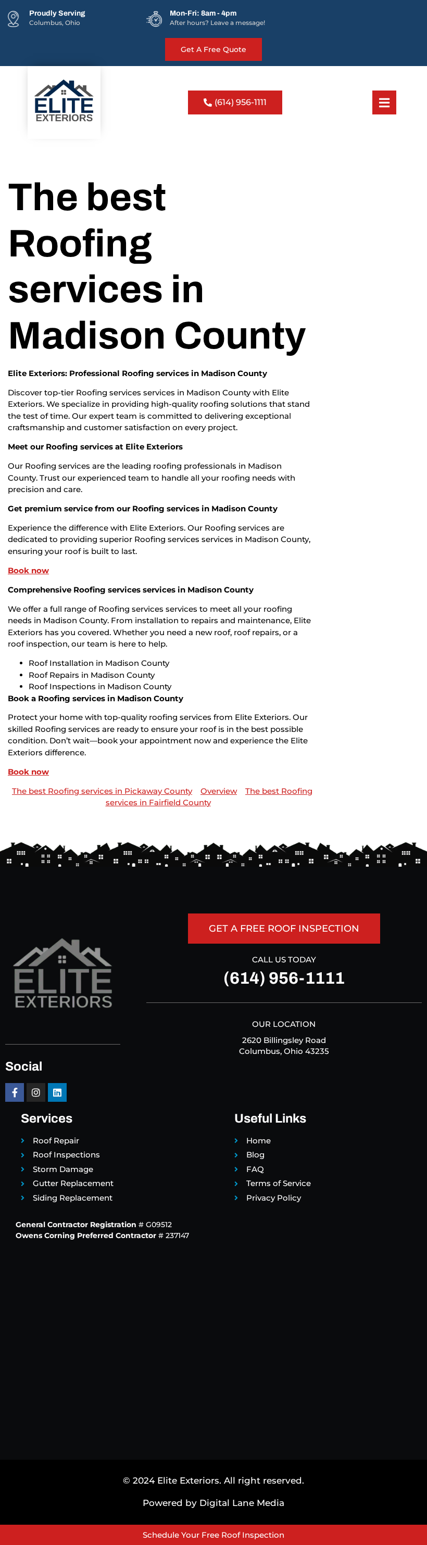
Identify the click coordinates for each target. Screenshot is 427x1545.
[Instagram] (36, 1092)
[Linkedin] (57, 1092)
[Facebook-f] (14, 1092)
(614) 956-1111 (284, 978)
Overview (218, 791)
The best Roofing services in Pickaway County (102, 791)
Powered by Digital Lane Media (213, 1503)
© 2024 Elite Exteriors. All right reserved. (213, 1480)
